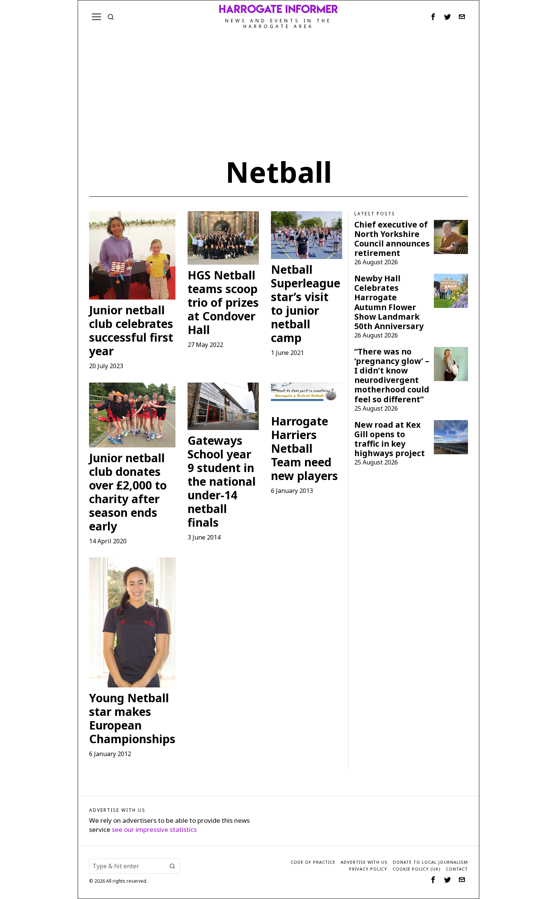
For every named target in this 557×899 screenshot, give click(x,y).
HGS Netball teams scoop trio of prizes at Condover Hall (223, 302)
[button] (172, 866)
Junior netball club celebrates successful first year (131, 330)
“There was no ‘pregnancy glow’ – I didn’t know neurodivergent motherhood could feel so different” (391, 375)
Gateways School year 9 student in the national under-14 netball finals (222, 481)
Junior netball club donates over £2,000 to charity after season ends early (128, 492)
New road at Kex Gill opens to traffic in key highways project (389, 439)
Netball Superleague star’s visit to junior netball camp (305, 304)
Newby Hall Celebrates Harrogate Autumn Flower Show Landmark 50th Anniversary (389, 302)
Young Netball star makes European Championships (132, 718)
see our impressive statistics (154, 829)
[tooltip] (433, 17)
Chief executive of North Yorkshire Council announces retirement (392, 239)
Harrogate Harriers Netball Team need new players (304, 448)
